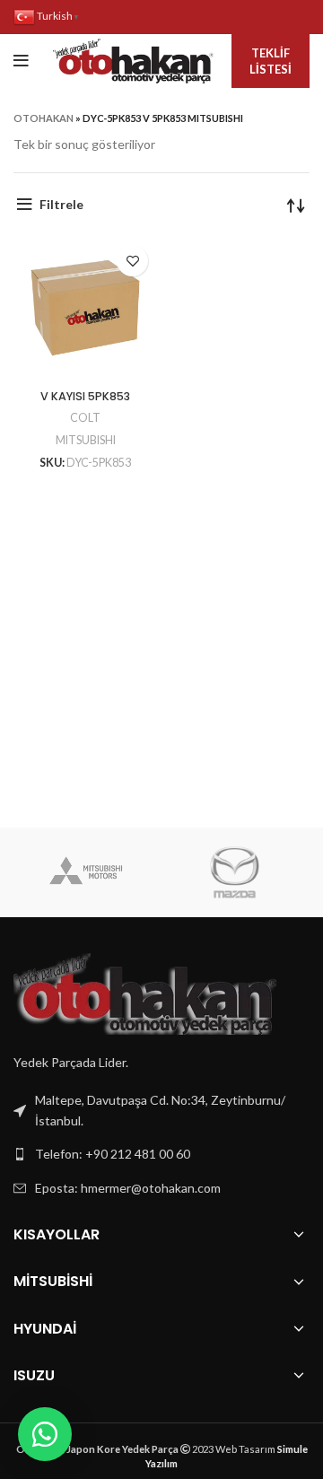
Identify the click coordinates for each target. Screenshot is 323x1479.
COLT (85, 417)
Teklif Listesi (270, 61)
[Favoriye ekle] (132, 260)
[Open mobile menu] (21, 61)
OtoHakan (43, 118)
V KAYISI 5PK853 (85, 396)
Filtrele (61, 204)
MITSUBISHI (86, 440)
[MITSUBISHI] (87, 872)
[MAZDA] (235, 872)
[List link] (161, 1154)
